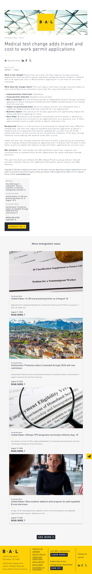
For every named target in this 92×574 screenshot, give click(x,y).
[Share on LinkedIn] (23, 60)
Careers (36, 552)
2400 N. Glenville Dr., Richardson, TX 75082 (11, 558)
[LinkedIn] (79, 565)
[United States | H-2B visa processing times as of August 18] (46, 271)
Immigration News (11, 38)
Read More (17, 315)
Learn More (58, 555)
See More (45, 537)
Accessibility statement (38, 569)
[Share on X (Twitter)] (30, 60)
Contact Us (16, 227)
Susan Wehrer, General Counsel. (15, 569)
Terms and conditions (37, 558)
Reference (9, 181)
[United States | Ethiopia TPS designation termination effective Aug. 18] (46, 407)
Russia (21, 38)
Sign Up (55, 568)
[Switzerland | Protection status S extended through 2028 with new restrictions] (46, 338)
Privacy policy (39, 554)
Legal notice (38, 562)
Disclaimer (37, 565)
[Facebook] (82, 565)
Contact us (37, 549)
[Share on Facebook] (26, 60)
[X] (86, 565)
